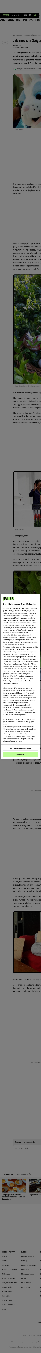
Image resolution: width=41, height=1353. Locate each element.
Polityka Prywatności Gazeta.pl (13, 681)
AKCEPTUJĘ (20, 754)
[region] (20, 676)
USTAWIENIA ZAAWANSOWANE (20, 748)
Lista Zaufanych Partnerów (12, 741)
